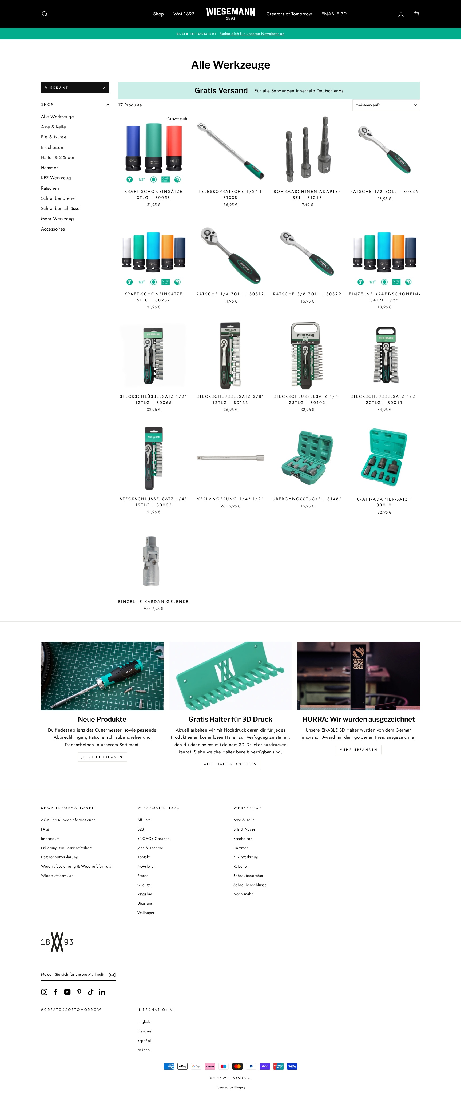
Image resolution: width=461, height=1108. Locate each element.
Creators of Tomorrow (289, 13)
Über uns (145, 903)
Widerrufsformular (57, 875)
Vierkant (57, 87)
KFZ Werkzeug (56, 177)
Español (144, 1040)
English (143, 1022)
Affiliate (144, 820)
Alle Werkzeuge (57, 116)
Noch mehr (243, 894)
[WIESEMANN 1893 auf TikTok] (91, 992)
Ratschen (50, 188)
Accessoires (53, 229)
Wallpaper (146, 912)
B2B (140, 829)
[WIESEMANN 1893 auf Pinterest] (79, 992)
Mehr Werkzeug (57, 218)
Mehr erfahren (359, 749)
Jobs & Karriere (150, 848)
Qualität (143, 885)
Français (144, 1031)
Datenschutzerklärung (59, 857)
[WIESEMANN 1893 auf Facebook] (56, 992)
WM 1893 (183, 13)
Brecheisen (52, 147)
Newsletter (146, 866)
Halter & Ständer (58, 157)
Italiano (143, 1050)
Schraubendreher (58, 198)
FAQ (45, 829)
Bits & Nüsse (53, 137)
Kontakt (143, 857)
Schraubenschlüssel (61, 208)
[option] (230, 34)
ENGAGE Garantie (153, 838)
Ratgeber (144, 894)
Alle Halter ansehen (230, 764)
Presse (143, 875)
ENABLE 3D (334, 13)
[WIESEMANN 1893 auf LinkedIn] (102, 992)
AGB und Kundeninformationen (68, 820)
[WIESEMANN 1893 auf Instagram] (44, 992)
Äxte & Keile (53, 127)
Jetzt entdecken (102, 756)
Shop (158, 13)
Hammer (49, 167)
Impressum (50, 838)
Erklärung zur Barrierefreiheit (66, 848)
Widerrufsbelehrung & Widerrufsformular (77, 866)
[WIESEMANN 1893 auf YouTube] (67, 992)
